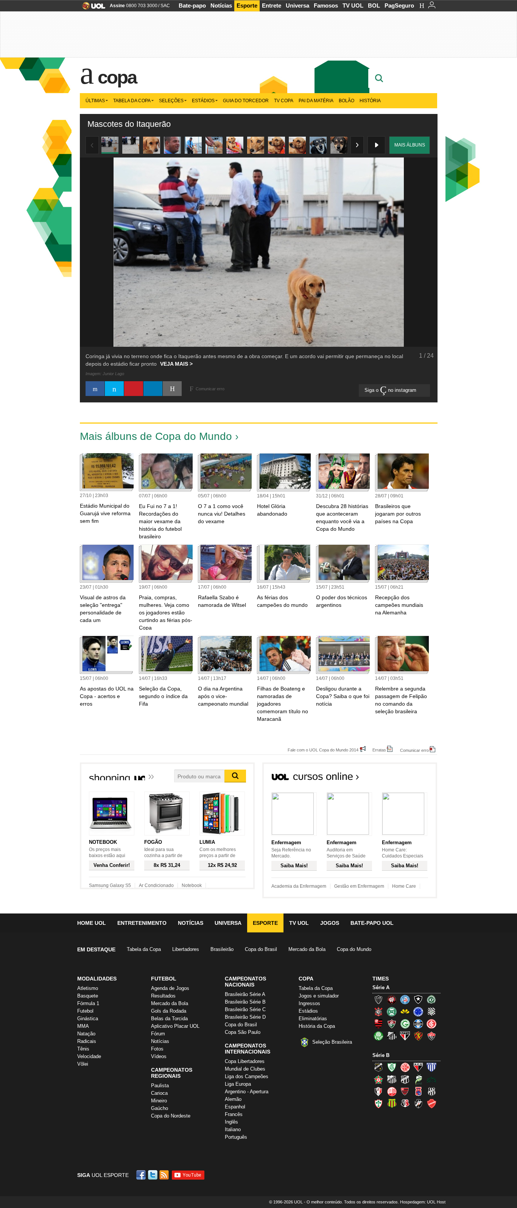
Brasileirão (222, 949)
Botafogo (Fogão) (418, 999)
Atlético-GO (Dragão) (418, 1067)
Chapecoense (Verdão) (431, 999)
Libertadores (185, 949)
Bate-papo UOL (372, 923)
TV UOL (353, 5)
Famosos (326, 5)
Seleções (171, 100)
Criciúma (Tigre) (405, 1011)
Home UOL (91, 923)
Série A (380, 987)
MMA (83, 1026)
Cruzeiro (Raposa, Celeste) (418, 1011)
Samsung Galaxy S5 (110, 885)
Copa (117, 77)
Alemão (233, 1099)
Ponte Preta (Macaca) (431, 1091)
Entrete (271, 5)
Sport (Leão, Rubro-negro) (418, 1036)
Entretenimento (142, 923)
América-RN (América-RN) (405, 1067)
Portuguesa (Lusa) (378, 1103)
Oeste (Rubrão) (405, 1091)
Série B (380, 1055)
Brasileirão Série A (245, 994)
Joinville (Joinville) (378, 1091)
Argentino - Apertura (246, 1091)
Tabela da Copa (132, 100)
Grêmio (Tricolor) (418, 1024)
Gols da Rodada (168, 1011)
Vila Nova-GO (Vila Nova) (431, 1103)
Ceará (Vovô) (405, 1079)
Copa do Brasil (261, 949)
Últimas (95, 100)
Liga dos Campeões (246, 1076)
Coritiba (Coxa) (392, 1011)
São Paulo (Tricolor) (405, 1036)
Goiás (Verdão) (405, 1024)
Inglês (231, 1122)
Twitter (153, 1175)
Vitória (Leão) (431, 1036)
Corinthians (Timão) (378, 1011)
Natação (86, 1034)
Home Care (404, 886)
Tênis (83, 1049)
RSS (164, 1175)
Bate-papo (192, 5)
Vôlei (82, 1064)
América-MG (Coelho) (392, 1067)
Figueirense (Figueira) (431, 1011)
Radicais (86, 1041)
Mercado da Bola (306, 949)
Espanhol (235, 1107)
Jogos (329, 923)
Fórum (158, 1034)
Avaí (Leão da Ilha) (431, 1067)
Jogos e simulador (319, 996)
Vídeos (159, 1056)
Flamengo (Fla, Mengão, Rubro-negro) (378, 1024)
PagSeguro (399, 5)
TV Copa (283, 100)
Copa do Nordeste (170, 1116)
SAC (165, 5)
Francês (234, 1114)
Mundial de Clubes (245, 1069)
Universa (297, 5)
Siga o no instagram (391, 390)
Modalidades (97, 979)
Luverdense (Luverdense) (418, 1079)
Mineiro (159, 1101)
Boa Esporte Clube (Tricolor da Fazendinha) (378, 1079)
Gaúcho (159, 1108)
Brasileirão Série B (245, 1002)
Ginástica (87, 1018)
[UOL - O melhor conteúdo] (91, 8)
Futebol (85, 1011)
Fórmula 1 (88, 1003)
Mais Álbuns (409, 145)
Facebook (142, 1175)
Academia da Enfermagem (298, 886)
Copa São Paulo (242, 1032)
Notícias (221, 5)
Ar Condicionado (156, 885)
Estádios (203, 100)
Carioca (159, 1093)
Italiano (233, 1129)
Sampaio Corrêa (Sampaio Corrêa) (392, 1103)
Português (236, 1137)
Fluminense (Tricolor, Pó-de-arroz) (392, 1024)
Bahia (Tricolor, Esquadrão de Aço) (405, 999)
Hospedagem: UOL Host (422, 1202)
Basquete (87, 996)
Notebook (192, 885)
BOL (374, 5)
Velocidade (89, 1056)
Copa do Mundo (354, 949)
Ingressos (309, 1003)
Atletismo (87, 988)
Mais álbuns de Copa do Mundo (156, 436)
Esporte (247, 5)
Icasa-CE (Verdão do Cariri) (431, 1079)
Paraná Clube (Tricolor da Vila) (418, 1091)
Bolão (346, 100)
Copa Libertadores (245, 1061)
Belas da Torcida (169, 1018)
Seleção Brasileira (332, 1042)
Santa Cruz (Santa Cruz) (405, 1103)
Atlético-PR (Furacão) (392, 999)
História (370, 100)
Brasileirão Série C (245, 1009)
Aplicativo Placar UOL (175, 1026)
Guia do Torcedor (246, 100)
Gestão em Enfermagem (359, 886)
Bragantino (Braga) (392, 1079)
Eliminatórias (313, 1018)
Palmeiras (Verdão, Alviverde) (378, 1036)
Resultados (163, 996)
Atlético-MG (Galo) (378, 999)
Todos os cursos (411, 778)
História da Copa (317, 1026)
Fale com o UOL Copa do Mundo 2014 (323, 750)
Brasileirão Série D (245, 1017)
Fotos (157, 1049)
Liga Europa (238, 1084)
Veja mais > (176, 364)
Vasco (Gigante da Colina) (418, 1103)
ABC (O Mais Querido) (378, 1067)
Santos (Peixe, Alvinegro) (392, 1036)
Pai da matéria (316, 100)
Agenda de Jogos (170, 988)
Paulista (160, 1085)
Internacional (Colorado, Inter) (431, 1024)
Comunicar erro (414, 750)
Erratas (379, 750)
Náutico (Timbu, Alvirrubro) (392, 1091)
